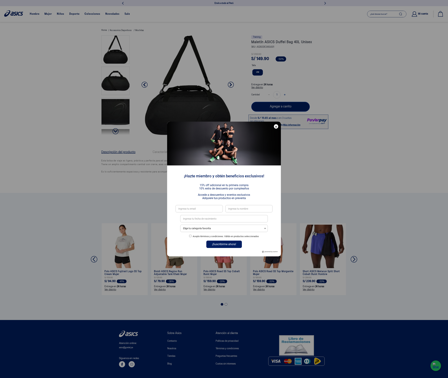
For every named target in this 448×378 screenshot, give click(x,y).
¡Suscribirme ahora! (224, 244)
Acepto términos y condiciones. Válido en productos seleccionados (226, 236)
